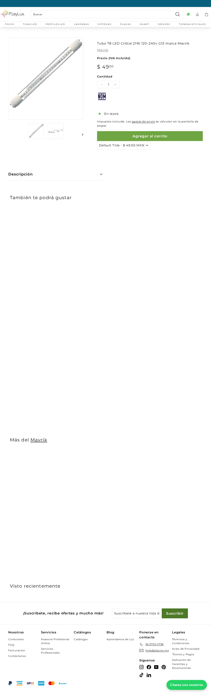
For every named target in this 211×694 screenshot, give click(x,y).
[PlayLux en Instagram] (141, 667)
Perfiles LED (55, 24)
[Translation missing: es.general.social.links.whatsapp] (188, 14)
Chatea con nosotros (186, 685)
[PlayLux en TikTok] (141, 674)
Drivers (164, 24)
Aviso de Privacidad (185, 648)
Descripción (20, 174)
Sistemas (104, 24)
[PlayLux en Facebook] (149, 667)
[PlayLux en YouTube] (156, 667)
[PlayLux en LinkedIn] (149, 674)
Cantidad (104, 76)
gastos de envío (143, 121)
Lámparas (81, 24)
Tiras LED (30, 24)
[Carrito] (206, 14)
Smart (144, 24)
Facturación (16, 650)
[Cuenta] (197, 14)
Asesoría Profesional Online (55, 641)
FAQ (11, 644)
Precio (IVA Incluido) (113, 58)
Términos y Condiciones (180, 641)
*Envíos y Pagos (183, 654)
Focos (9, 24)
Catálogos (81, 639)
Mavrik (102, 50)
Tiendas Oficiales (192, 24)
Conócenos (16, 639)
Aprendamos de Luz (120, 639)
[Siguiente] (80, 134)
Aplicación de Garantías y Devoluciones (181, 663)
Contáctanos (17, 656)
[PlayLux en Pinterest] (164, 667)
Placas (125, 24)
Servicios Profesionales (50, 650)
